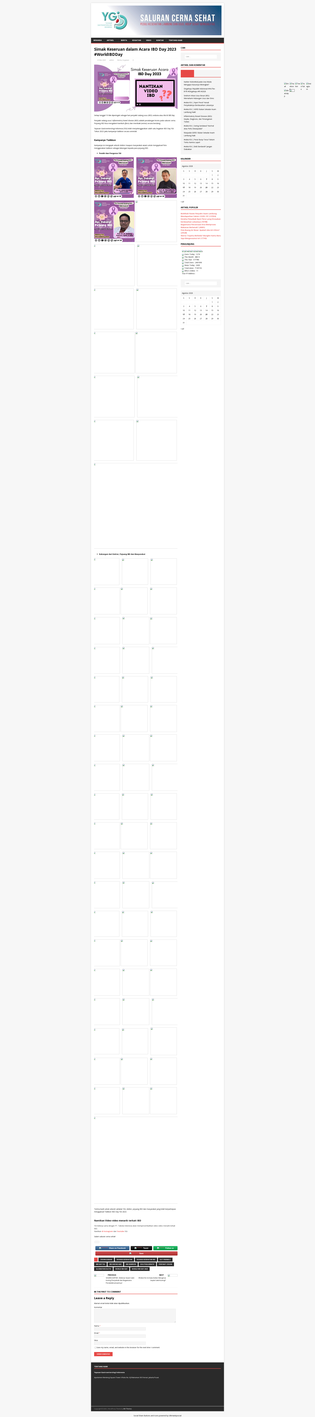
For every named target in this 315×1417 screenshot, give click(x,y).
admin (111, 60)
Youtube (120, 1231)
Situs (96, 1340)
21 (206, 187)
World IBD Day (121, 1269)
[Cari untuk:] (201, 57)
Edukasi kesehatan (124, 1259)
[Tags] (200, 73)
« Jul (182, 201)
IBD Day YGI (100, 1264)
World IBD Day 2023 (140, 1269)
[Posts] (187, 73)
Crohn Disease (106, 1259)
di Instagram (107, 1231)
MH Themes (127, 1409)
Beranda (98, 40)
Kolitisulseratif (147, 1264)
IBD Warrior (131, 1264)
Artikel (110, 40)
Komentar (98, 1307)
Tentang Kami (175, 40)
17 (184, 187)
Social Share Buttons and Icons (146, 1415)
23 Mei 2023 (101, 60)
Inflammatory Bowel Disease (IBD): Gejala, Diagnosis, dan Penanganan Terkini (198, 119)
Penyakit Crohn (165, 1264)
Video (148, 40)
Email (96, 1333)
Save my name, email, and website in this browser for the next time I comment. (128, 1347)
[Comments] (214, 73)
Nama (97, 1326)
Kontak (160, 40)
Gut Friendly (165, 1259)
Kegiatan (136, 40)
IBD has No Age (115, 1264)
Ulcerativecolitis (103, 1269)
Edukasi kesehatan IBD (146, 1259)
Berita (124, 40)
